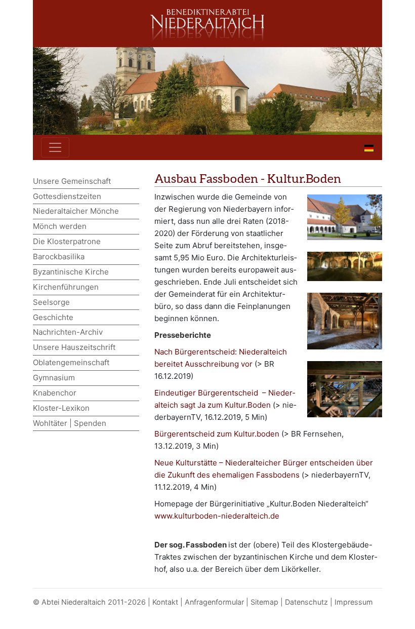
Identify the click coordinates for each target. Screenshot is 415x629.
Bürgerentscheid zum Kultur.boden (216, 434)
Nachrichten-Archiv (68, 332)
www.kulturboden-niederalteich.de (216, 516)
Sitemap (264, 602)
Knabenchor (54, 393)
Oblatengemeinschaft (71, 362)
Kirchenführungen (66, 287)
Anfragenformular (214, 602)
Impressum (354, 602)
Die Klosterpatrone (67, 241)
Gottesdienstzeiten (67, 196)
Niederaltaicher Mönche (76, 211)
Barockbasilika (59, 256)
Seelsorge (51, 302)
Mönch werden (60, 226)
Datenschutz (306, 602)
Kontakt (165, 602)
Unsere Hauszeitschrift (74, 347)
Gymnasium (54, 377)
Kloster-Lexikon (61, 408)
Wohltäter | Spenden (69, 423)
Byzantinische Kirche (71, 272)
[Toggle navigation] (55, 147)
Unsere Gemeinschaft (72, 181)
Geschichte (53, 317)
